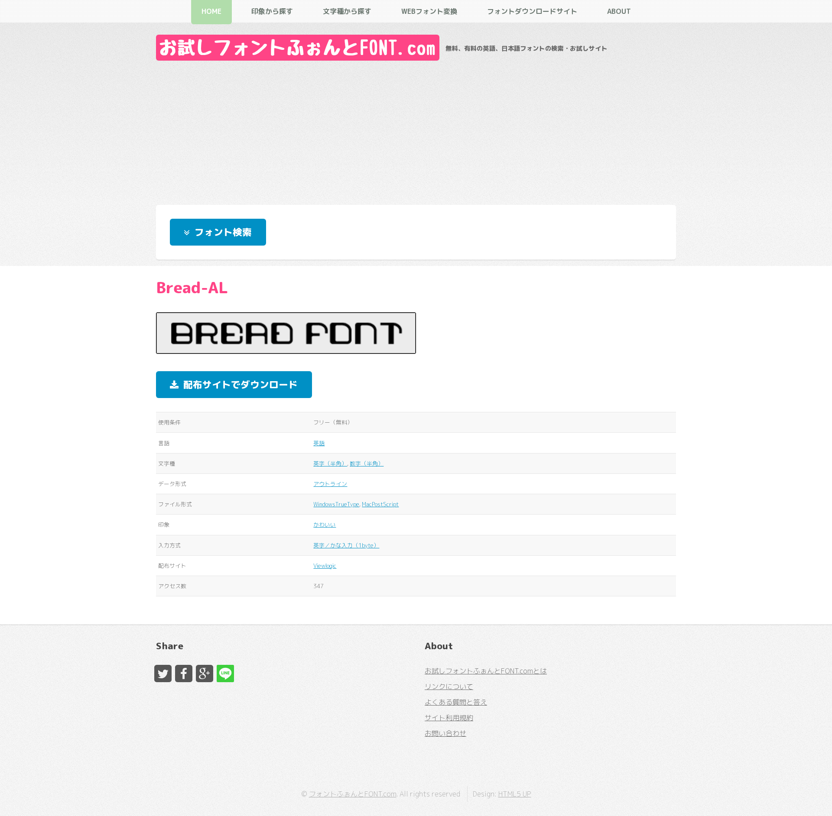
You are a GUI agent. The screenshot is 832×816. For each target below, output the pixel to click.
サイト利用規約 (449, 717)
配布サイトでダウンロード (240, 384)
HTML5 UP (514, 794)
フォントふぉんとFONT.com (352, 794)
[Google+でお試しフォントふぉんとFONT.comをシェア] (204, 673)
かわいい (324, 524)
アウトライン (330, 484)
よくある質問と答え (456, 702)
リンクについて (449, 686)
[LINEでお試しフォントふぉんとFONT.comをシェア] (225, 673)
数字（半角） (367, 463)
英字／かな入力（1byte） (346, 545)
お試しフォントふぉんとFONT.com (297, 47)
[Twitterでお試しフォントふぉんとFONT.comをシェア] (163, 673)
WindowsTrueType (336, 504)
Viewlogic (324, 566)
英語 (319, 443)
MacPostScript (380, 504)
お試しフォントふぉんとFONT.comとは (486, 671)
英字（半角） (330, 463)
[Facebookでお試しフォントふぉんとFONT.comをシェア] (183, 673)
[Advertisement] (416, 130)
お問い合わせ (445, 733)
